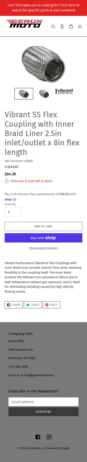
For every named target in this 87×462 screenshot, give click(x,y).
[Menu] (79, 26)
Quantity (10, 204)
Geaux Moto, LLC (36, 448)
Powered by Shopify (57, 448)
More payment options (43, 247)
